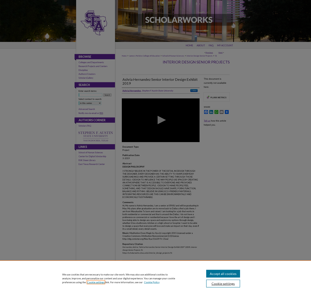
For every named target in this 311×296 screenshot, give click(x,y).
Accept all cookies (223, 274)
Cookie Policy (152, 282)
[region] (155, 278)
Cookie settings (96, 282)
